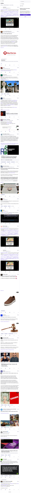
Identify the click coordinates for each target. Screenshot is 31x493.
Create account (25, 14)
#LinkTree (10, 122)
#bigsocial (9, 70)
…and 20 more (10, 427)
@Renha (5, 212)
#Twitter (8, 121)
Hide (17, 18)
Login (25, 16)
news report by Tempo (12, 172)
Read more (2, 47)
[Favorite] (9, 28)
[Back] (1, 1)
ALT (17, 129)
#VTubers (8, 123)
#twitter (5, 70)
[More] (18, 28)
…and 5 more (13, 475)
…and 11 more (15, 333)
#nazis (7, 70)
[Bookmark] (14, 28)
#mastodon (2, 70)
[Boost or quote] (5, 28)
